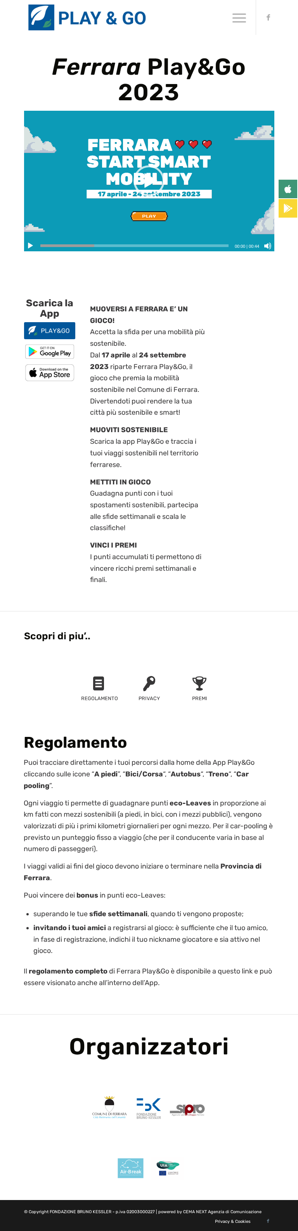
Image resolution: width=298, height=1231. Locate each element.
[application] (149, 181)
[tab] (98, 691)
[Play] (30, 246)
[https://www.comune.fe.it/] (109, 1107)
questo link (235, 971)
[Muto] (268, 246)
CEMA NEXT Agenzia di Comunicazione (222, 1211)
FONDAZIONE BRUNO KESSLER (80, 1211)
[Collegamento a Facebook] (268, 17)
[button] (149, 180)
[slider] (134, 245)
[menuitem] (231, 1222)
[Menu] (235, 17)
